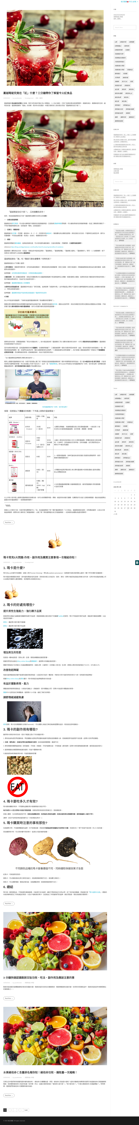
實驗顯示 (34, 661)
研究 (4, 724)
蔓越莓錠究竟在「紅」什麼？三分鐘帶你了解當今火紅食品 (37, 93)
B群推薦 (131, 42)
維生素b (124, 101)
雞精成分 (131, 117)
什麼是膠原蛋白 (119, 61)
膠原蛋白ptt (126, 105)
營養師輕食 (53, 364)
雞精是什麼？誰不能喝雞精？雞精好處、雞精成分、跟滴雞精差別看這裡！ (125, 251)
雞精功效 (123, 117)
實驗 (4, 692)
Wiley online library (23, 661)
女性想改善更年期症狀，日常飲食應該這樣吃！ (28, 273)
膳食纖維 (18, 243)
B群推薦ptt (118, 46)
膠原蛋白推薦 (130, 109)
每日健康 (124, 1)
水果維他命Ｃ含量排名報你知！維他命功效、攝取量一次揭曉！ (40, 1072)
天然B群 (117, 77)
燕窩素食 (127, 85)
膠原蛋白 (117, 105)
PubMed (60, 616)
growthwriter (18, 98)
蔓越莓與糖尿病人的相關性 (21, 283)
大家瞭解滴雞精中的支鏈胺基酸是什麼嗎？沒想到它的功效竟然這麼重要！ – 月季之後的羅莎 (125, 275)
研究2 (5, 626)
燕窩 (131, 81)
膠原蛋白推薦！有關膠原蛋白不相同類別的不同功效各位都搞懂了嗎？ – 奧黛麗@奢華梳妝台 (125, 232)
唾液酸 (125, 73)
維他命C (49, 233)
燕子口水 (124, 81)
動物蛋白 (117, 73)
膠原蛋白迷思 (119, 113)
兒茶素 (14, 233)
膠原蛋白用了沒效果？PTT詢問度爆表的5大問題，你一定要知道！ (125, 238)
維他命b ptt (128, 93)
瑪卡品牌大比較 (95, 892)
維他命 (124, 89)
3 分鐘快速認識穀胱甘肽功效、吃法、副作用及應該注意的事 (38, 977)
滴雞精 (117, 81)
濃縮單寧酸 (58, 223)
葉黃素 (128, 113)
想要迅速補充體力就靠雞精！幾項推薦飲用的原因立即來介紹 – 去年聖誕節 (125, 260)
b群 (116, 42)
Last (26, 1110)
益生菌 (117, 89)
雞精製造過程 (119, 121)
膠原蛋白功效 (119, 109)
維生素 (117, 101)
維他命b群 (118, 97)
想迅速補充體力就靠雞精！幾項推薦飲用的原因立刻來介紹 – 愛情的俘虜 (125, 247)
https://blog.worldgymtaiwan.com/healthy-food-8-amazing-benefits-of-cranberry (37, 247)
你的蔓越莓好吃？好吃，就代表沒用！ (55, 407)
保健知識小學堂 (29, 982)
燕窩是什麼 (118, 85)
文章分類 (116, 171)
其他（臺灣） (40, 98)
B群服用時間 (118, 50)
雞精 (116, 117)
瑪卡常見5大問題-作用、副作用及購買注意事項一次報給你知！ (40, 557)
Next (21, 1110)
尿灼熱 (55, 304)
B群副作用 (123, 42)
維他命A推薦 (118, 93)
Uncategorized (29, 98)
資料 (22, 678)
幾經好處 (125, 77)
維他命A (131, 89)
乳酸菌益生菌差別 (120, 58)
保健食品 (129, 69)
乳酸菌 (127, 50)
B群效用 (126, 46)
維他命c (126, 97)
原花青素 (15, 223)
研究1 (5, 622)
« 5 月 (115, 514)
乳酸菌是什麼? (119, 54)
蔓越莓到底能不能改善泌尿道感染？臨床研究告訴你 (29, 293)
